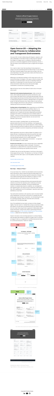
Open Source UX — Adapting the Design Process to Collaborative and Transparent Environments (25, 51)
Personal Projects (25, 365)
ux (32, 366)
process (28, 366)
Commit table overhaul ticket (17, 159)
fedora (14, 366)
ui (31, 366)
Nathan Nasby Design (7, 1)
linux (19, 366)
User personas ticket (15, 162)
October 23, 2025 (14, 46)
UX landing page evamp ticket (17, 165)
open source (23, 366)
